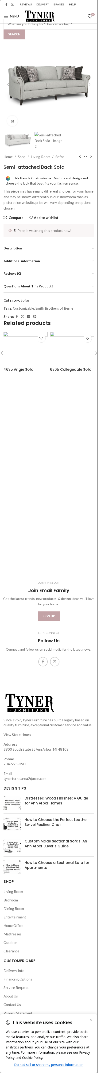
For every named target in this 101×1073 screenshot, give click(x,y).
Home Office (13, 925)
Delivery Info (14, 970)
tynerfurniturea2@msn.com (25, 778)
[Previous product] (80, 157)
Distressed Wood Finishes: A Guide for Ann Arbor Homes (56, 801)
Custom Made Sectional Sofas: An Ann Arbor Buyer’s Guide (56, 844)
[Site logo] (39, 16)
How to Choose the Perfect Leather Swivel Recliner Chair (56, 822)
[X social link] (12, 4)
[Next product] (91, 157)
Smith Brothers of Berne (54, 308)
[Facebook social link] (6, 4)
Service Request (16, 987)
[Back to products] (85, 157)
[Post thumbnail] (12, 803)
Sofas (59, 157)
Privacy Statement (18, 1013)
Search (14, 34)
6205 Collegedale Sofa (71, 369)
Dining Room (14, 908)
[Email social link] (29, 316)
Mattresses (13, 934)
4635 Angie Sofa (19, 369)
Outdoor (10, 942)
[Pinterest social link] (35, 316)
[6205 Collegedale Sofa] (72, 348)
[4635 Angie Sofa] (26, 348)
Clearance (11, 951)
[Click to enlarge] (12, 121)
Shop (22, 157)
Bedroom (11, 900)
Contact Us (12, 1004)
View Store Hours (17, 734)
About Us (11, 996)
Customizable (23, 308)
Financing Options (18, 979)
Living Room (40, 157)
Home (8, 157)
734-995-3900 (15, 764)
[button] (8, 84)
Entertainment (15, 917)
